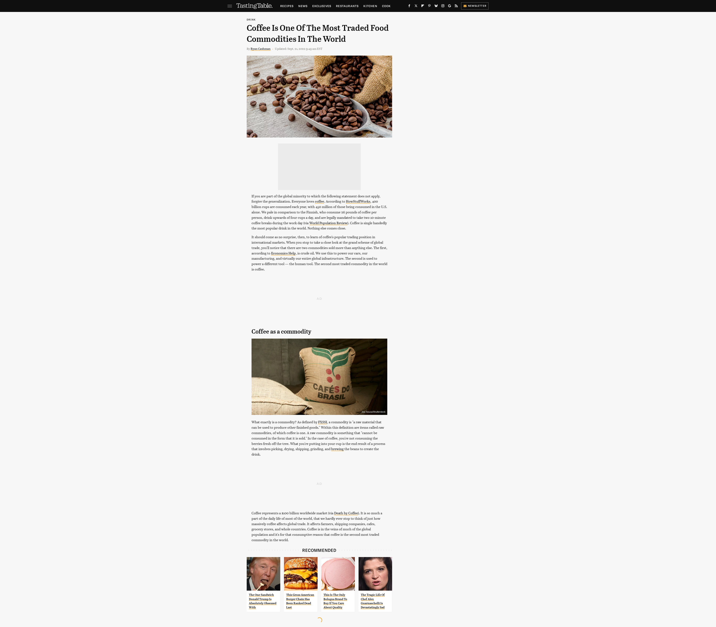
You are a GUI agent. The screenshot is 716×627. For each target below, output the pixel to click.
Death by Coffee (346, 513)
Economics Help (283, 253)
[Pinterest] (429, 6)
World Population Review (328, 223)
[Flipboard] (423, 6)
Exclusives (321, 6)
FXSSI (322, 422)
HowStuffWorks (358, 201)
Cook (386, 6)
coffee (319, 201)
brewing (337, 448)
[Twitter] (416, 6)
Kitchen (370, 6)
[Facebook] (409, 6)
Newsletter (477, 5)
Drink (251, 19)
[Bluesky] (436, 6)
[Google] (449, 6)
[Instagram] (443, 6)
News (302, 6)
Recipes (286, 6)
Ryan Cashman (261, 48)
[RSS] (456, 6)
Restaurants (347, 6)
